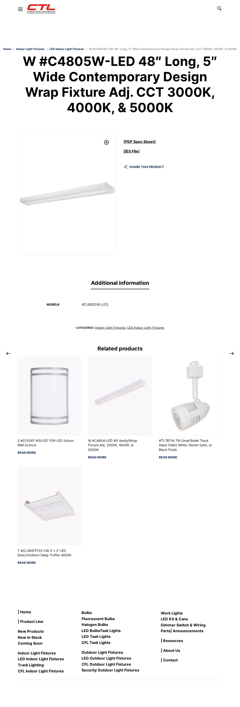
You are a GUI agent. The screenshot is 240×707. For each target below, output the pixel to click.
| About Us (170, 650)
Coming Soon (30, 643)
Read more (27, 452)
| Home (24, 612)
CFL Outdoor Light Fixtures (106, 664)
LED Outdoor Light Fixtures (106, 658)
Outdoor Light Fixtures (102, 652)
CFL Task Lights (96, 642)
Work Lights (172, 613)
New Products (31, 631)
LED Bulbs (91, 630)
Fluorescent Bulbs (98, 618)
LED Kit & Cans (174, 619)
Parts (165, 630)
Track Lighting (31, 665)
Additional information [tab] (120, 283)
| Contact (169, 660)
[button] (106, 142)
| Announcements (186, 630)
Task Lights (110, 630)
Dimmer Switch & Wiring (183, 625)
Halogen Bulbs (95, 624)
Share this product (146, 167)
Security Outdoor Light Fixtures (110, 670)
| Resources (172, 640)
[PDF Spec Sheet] (140, 141)
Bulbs (87, 612)
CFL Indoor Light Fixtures (41, 671)
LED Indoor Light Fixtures (66, 49)
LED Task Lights (96, 636)
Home (7, 49)
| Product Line (30, 621)
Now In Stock (30, 637)
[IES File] (132, 151)
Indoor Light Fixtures (30, 49)
